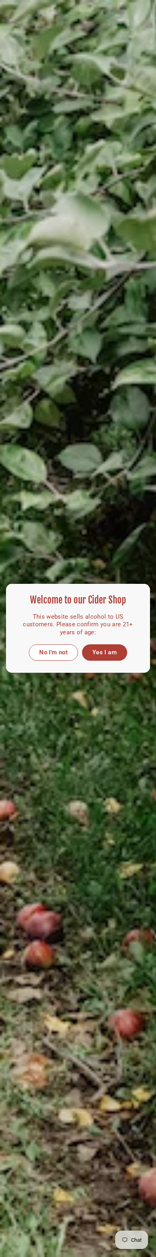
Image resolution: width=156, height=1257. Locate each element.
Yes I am (104, 652)
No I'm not (53, 652)
